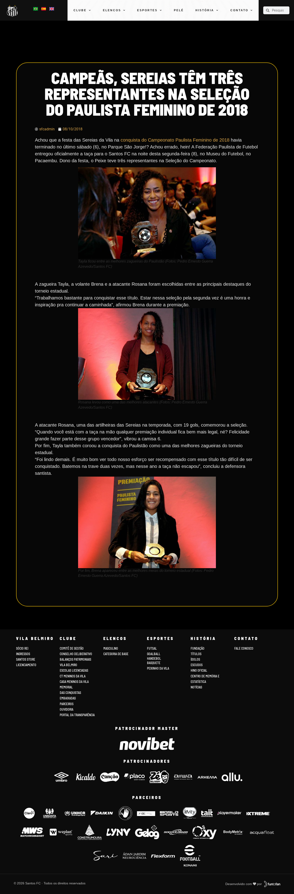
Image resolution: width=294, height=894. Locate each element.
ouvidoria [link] (66, 709)
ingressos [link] (23, 654)
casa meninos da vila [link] (74, 682)
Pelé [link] (179, 10)
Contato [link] (239, 10)
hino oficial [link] (199, 670)
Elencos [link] (112, 10)
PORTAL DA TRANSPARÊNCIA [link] (77, 715)
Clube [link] (80, 10)
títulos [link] (196, 654)
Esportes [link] (147, 10)
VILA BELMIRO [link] (68, 665)
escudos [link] (197, 665)
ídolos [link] (195, 659)
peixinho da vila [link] (158, 668)
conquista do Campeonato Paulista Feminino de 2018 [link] (175, 139)
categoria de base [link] (116, 654)
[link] (13, 11)
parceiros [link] (67, 704)
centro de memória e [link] (205, 676)
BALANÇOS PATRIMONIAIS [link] (75, 659)
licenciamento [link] (26, 665)
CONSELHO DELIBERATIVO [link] (76, 654)
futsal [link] (152, 648)
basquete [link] (153, 663)
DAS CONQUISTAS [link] (70, 693)
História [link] (204, 10)
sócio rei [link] (22, 648)
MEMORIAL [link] (66, 687)
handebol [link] (154, 658)
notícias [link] (196, 687)
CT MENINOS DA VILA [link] (72, 676)
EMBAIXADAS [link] (68, 698)
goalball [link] (153, 654)
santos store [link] (25, 659)
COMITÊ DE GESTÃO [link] (72, 648)
